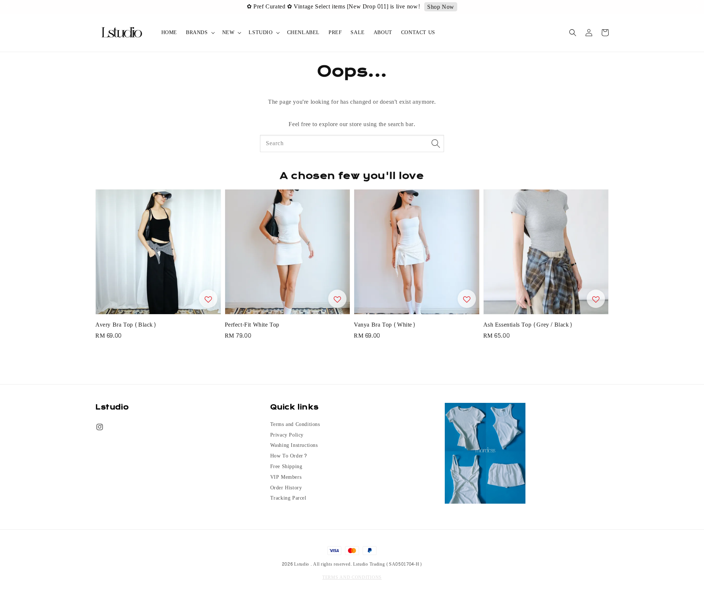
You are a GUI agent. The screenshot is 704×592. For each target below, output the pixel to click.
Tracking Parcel (288, 498)
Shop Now (440, 7)
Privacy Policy (287, 435)
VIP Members (286, 477)
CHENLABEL (303, 32)
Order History (286, 487)
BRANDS (197, 32)
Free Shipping (286, 466)
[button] (573, 33)
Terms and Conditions (295, 425)
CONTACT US (418, 32)
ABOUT (383, 32)
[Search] (436, 143)
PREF (335, 32)
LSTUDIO (260, 32)
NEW (228, 32)
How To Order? (289, 456)
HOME (169, 32)
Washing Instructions (294, 445)
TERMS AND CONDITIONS (352, 577)
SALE (357, 32)
